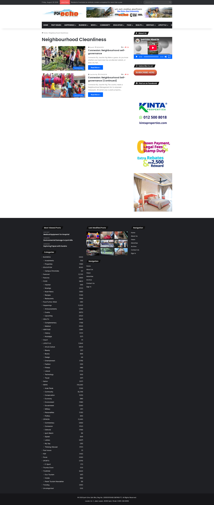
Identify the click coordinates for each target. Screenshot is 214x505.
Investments (49, 260)
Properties (48, 264)
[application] (153, 48)
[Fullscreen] (169, 57)
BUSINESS (82, 25)
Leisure (47, 371)
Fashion (47, 364)
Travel (47, 378)
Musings (48, 288)
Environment (49, 402)
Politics (47, 416)
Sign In (88, 287)
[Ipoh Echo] (62, 13)
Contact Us (90, 283)
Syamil (92, 47)
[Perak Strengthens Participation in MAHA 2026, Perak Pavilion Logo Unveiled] (93, 243)
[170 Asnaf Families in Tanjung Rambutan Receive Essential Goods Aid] (121, 243)
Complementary (51, 323)
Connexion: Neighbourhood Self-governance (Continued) (106, 79)
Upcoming (48, 316)
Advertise (89, 276)
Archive (89, 280)
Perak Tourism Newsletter (54, 481)
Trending (46, 485)
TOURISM (194, 25)
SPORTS (185, 25)
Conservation (50, 395)
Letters (47, 440)
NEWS (93, 25)
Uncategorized (48, 488)
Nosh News (49, 292)
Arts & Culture (50, 347)
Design (47, 357)
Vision (88, 273)
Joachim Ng (93, 74)
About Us (89, 269)
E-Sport (48, 464)
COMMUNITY (105, 25)
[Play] (137, 57)
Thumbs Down (48, 467)
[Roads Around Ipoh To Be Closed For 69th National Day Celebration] (107, 243)
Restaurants (49, 298)
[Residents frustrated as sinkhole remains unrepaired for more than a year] (121, 235)
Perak (45, 457)
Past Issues (56, 25)
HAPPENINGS (69, 25)
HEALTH (139, 25)
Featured (46, 274)
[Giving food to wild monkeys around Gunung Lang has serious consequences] (107, 252)
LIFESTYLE (162, 25)
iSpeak (47, 437)
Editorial (48, 430)
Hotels (47, 478)
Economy (48, 399)
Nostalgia (48, 336)
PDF (44, 454)
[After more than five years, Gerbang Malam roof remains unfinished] (93, 252)
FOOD (129, 25)
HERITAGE (150, 25)
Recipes (48, 295)
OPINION (174, 25)
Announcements (51, 309)
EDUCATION (117, 25)
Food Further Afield (50, 302)
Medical (48, 326)
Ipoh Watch (49, 433)
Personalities (49, 412)
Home (45, 25)
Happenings (47, 305)
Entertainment (50, 361)
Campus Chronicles (52, 271)
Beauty (47, 350)
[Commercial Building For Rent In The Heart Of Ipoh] (121, 252)
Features (46, 278)
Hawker (48, 285)
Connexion (49, 426)
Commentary (49, 423)
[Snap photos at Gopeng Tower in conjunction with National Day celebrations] (93, 235)
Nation (45, 381)
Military (47, 409)
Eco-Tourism (49, 474)
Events (47, 312)
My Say (47, 443)
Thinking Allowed (51, 447)
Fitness (47, 367)
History (47, 333)
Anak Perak (49, 388)
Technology (49, 374)
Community (49, 392)
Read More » (95, 67)
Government (49, 405)
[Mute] (166, 57)
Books (47, 354)
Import (45, 340)
